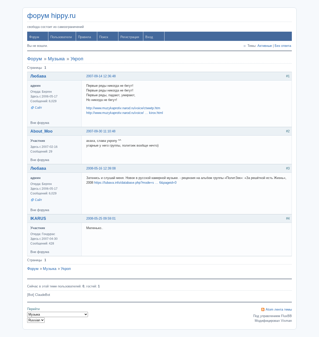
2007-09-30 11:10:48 (100, 131)
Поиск (103, 37)
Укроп (77, 58)
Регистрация (129, 37)
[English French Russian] (36, 320)
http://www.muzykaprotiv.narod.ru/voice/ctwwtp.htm (123, 108)
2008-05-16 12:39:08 (101, 168)
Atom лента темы (279, 309)
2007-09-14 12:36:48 (101, 76)
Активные (264, 46)
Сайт (38, 107)
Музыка (56, 58)
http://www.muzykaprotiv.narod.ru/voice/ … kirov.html (124, 113)
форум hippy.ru (51, 15)
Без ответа (283, 46)
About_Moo (41, 131)
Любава (38, 76)
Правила (84, 37)
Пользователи (61, 37)
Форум (34, 37)
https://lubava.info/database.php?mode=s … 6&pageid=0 (135, 182)
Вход (149, 37)
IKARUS (38, 218)
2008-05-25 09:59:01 (101, 218)
